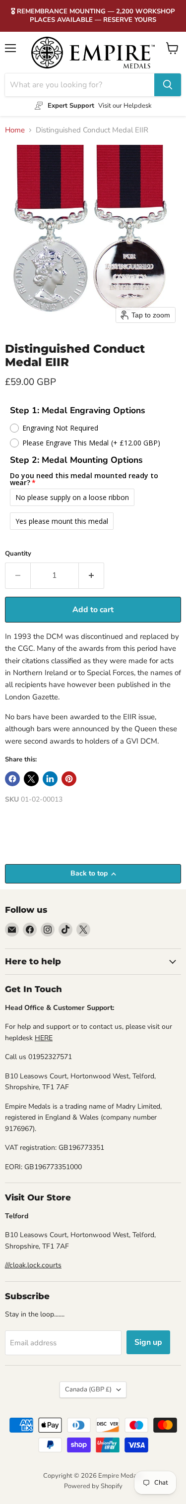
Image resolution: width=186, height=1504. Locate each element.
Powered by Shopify (93, 1486)
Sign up (148, 1342)
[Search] (167, 84)
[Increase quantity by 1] (91, 575)
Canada (88, 1389)
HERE (44, 1038)
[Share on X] (31, 778)
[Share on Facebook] (12, 778)
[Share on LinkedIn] (50, 778)
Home (15, 130)
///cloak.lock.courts (33, 1265)
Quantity (18, 554)
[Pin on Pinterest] (69, 778)
